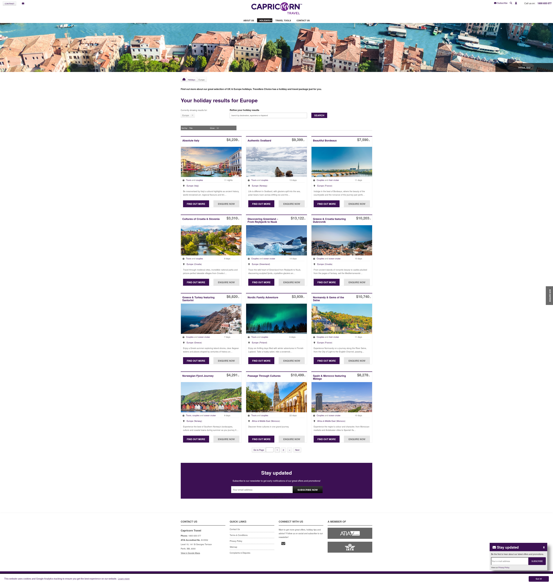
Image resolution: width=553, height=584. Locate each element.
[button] (516, 3)
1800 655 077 (544, 3)
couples (199, 180)
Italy (196, 185)
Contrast (9, 3)
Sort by (184, 128)
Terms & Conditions (239, 535)
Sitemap (233, 546)
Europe (190, 185)
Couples (320, 180)
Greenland (264, 264)
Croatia (198, 264)
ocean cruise (269, 258)
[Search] (511, 3)
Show (212, 128)
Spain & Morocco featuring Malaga (329, 377)
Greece (198, 342)
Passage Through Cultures (264, 376)
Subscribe (502, 3)
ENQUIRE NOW (550, 295)
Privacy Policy (288, 496)
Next (297, 449)
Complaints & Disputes (240, 552)
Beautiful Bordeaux (325, 140)
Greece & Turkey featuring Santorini (198, 299)
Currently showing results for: (194, 110)
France (328, 185)
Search (319, 115)
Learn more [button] (124, 579)
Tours (188, 180)
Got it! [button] (539, 579)
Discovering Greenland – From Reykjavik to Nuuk (263, 220)
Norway (263, 185)
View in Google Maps (190, 552)
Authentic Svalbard (259, 140)
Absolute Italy (190, 140)
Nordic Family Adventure (263, 297)
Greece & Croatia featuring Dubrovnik (329, 220)
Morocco (275, 421)
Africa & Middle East (261, 421)
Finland (263, 342)
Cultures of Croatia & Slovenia (201, 219)
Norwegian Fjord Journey (198, 376)
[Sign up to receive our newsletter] (23, 3)
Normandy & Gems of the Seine (328, 299)
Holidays (191, 79)
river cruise (334, 180)
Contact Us (235, 529)
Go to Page (259, 449)
